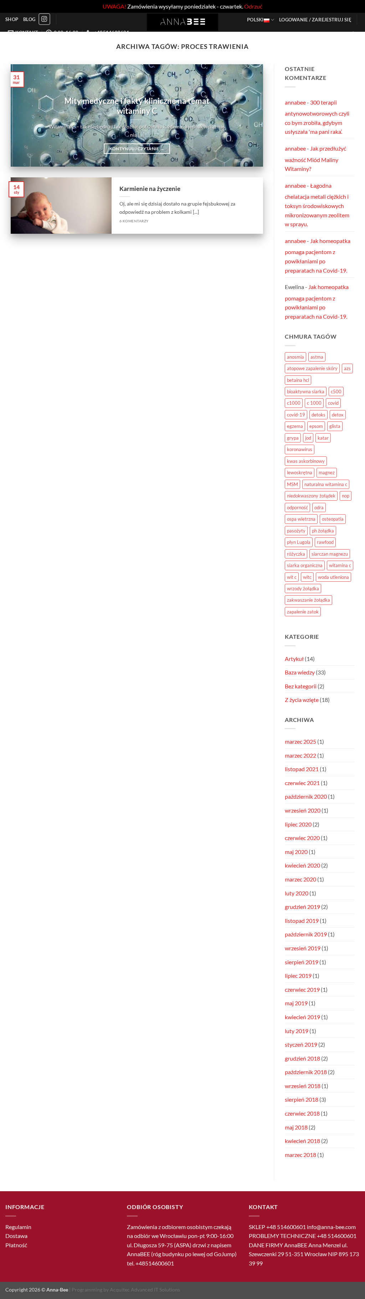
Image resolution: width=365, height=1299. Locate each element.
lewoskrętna (299, 472)
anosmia (295, 357)
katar (323, 438)
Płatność (16, 1245)
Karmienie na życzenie (149, 188)
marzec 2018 (300, 1154)
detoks (318, 415)
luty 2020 (296, 893)
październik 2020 (306, 796)
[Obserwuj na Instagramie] (44, 19)
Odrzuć (253, 6)
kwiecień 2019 (302, 1017)
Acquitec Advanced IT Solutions (145, 1290)
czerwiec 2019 (302, 989)
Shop (11, 19)
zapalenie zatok (303, 612)
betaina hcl (298, 380)
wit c (292, 577)
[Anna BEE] (182, 22)
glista (334, 426)
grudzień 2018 (302, 1058)
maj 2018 (296, 1127)
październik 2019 (306, 934)
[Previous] (24, 115)
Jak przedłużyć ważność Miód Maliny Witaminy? (315, 158)
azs (347, 368)
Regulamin (18, 1226)
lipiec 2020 (298, 824)
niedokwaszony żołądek (311, 496)
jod (308, 438)
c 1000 (314, 403)
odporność (297, 507)
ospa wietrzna (301, 519)
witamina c (340, 565)
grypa (293, 438)
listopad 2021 (302, 768)
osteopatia (333, 519)
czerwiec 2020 (302, 837)
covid (333, 403)
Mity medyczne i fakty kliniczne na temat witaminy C (137, 106)
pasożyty (296, 531)
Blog (29, 19)
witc (307, 577)
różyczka (296, 554)
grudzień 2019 (302, 906)
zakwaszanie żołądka (308, 600)
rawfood (325, 542)
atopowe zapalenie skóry (312, 368)
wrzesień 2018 (302, 1085)
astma (316, 357)
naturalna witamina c (325, 484)
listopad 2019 (302, 920)
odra (319, 507)
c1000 (293, 403)
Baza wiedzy (300, 672)
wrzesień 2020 (302, 810)
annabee (295, 102)
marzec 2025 (300, 741)
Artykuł (294, 658)
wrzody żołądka (303, 588)
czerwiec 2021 (302, 782)
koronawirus (299, 449)
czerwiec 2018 (302, 1113)
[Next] (249, 115)
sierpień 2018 (301, 1099)
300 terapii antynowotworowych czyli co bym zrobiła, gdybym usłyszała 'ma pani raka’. (317, 117)
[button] (315, 19)
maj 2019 (296, 1003)
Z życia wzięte (302, 699)
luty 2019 (296, 1030)
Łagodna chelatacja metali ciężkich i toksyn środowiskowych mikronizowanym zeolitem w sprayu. (317, 204)
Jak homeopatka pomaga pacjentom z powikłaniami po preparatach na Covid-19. (317, 255)
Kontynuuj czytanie (137, 148)
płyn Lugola (298, 542)
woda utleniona (333, 577)
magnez (327, 472)
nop (345, 496)
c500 (336, 391)
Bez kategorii (301, 686)
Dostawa (16, 1235)
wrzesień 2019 (302, 948)
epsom (316, 426)
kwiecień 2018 (302, 1140)
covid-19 (296, 415)
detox (338, 415)
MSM (292, 484)
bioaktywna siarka (305, 391)
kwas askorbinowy (306, 461)
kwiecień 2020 (302, 865)
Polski (255, 19)
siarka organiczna (305, 565)
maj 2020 (296, 851)
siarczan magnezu (330, 554)
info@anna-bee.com (331, 1226)
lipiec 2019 (298, 975)
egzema (295, 426)
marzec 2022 (300, 755)
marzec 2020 (300, 879)
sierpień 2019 (301, 962)
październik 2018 (306, 1071)
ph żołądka (323, 531)
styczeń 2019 (301, 1044)
